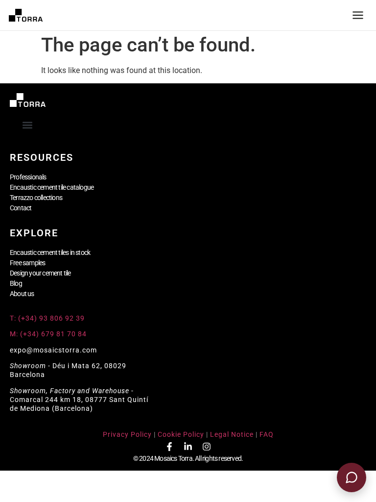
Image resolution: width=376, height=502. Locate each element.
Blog (16, 283)
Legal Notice (232, 434)
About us (22, 294)
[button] (28, 125)
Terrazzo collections (36, 197)
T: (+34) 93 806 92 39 (48, 318)
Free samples (27, 263)
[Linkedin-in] (188, 446)
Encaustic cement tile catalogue (52, 187)
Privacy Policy (127, 434)
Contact (20, 208)
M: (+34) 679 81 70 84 (48, 334)
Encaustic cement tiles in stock (50, 252)
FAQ (266, 434)
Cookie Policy (181, 434)
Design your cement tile (40, 273)
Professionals (28, 177)
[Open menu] (358, 15)
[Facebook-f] (169, 446)
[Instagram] (206, 446)
